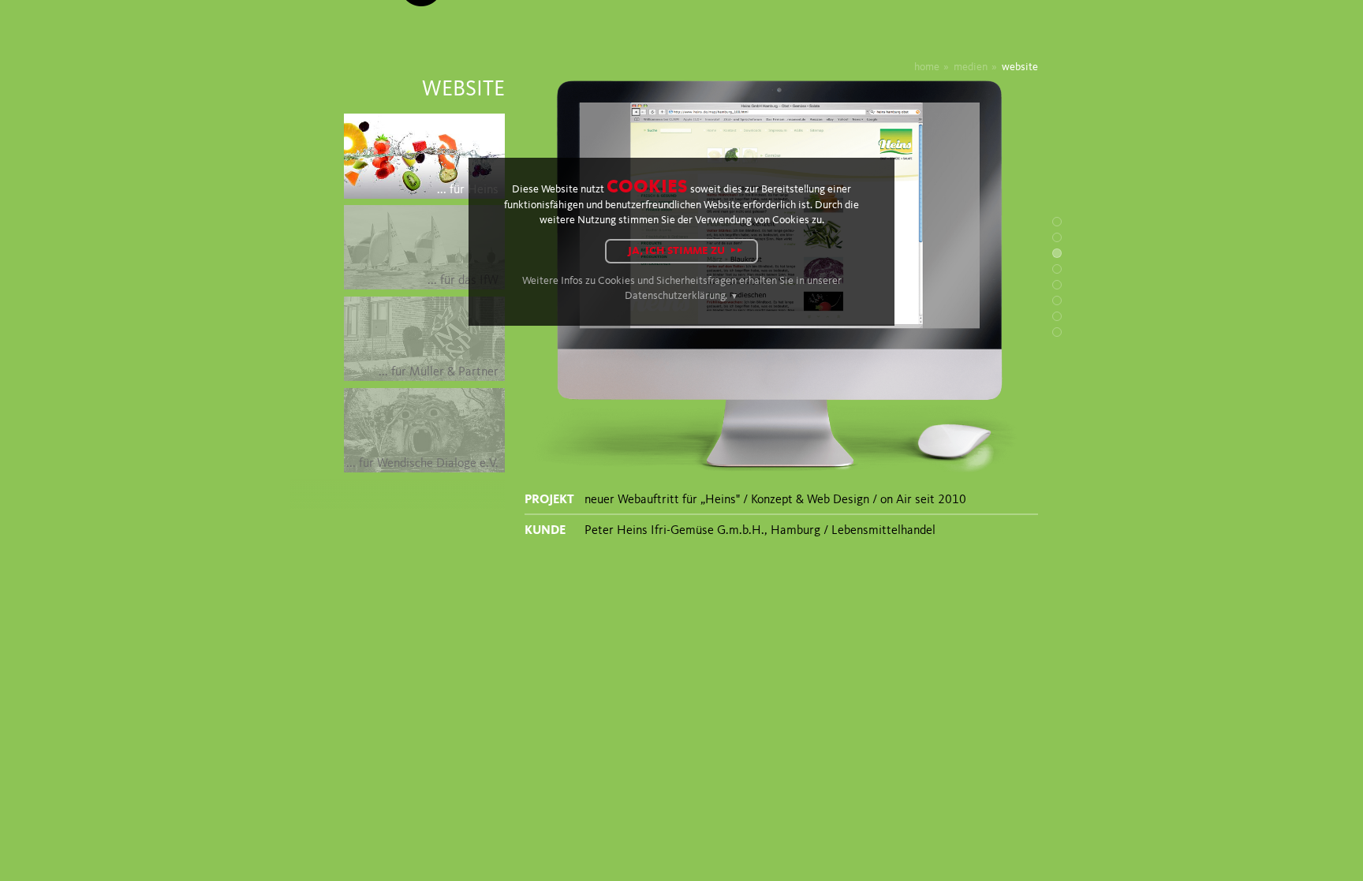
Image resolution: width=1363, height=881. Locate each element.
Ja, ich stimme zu (676, 251)
